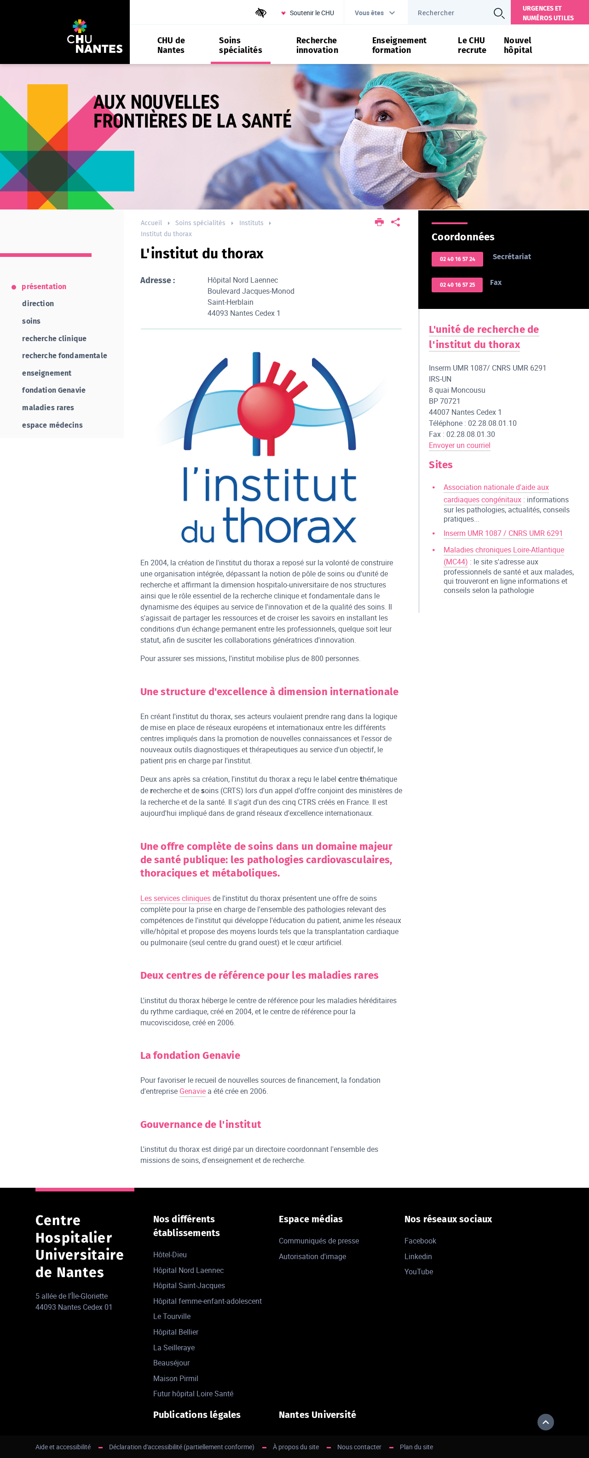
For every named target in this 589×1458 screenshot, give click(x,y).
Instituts (251, 223)
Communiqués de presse (319, 1241)
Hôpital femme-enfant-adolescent (207, 1301)
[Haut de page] (546, 1422)
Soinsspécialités (240, 45)
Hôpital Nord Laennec (188, 1270)
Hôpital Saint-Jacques (189, 1285)
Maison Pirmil (175, 1378)
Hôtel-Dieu (170, 1254)
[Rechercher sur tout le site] (499, 13)
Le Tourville (172, 1316)
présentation (44, 286)
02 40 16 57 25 (457, 285)
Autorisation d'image (312, 1256)
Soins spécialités (200, 223)
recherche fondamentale (64, 355)
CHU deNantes (171, 45)
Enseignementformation (399, 45)
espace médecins (52, 425)
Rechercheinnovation (317, 45)
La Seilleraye (174, 1347)
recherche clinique (54, 338)
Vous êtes (369, 12)
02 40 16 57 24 (457, 259)
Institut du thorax (166, 234)
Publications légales (197, 1414)
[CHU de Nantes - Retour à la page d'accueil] (94, 37)
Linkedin (418, 1256)
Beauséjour (171, 1363)
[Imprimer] (379, 223)
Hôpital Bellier (175, 1332)
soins (31, 321)
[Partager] (395, 223)
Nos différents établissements (186, 1226)
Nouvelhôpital (518, 45)
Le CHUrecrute (472, 45)
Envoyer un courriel (460, 445)
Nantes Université (317, 1414)
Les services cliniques (175, 898)
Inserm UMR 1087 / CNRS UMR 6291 (503, 533)
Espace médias (311, 1219)
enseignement (46, 373)
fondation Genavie (54, 390)
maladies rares (48, 407)
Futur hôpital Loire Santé (193, 1393)
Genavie (192, 1091)
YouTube (418, 1271)
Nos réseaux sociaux (448, 1219)
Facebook (420, 1241)
